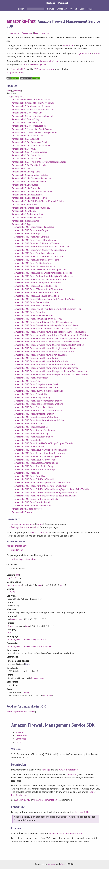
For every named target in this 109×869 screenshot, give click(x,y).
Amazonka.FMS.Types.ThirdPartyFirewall (34, 479)
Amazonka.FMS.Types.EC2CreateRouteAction (35, 285)
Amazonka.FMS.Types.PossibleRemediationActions (38, 403)
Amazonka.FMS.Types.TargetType (30, 476)
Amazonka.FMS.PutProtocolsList (27, 214)
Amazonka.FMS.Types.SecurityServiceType (34, 459)
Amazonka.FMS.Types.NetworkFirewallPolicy (36, 358)
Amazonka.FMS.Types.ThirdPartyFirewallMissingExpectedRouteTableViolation (52, 489)
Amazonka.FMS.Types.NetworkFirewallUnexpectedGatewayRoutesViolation (51, 374)
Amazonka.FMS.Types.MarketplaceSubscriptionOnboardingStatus (45, 328)
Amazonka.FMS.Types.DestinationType (32, 263)
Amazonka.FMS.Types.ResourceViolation (33, 436)
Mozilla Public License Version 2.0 (65, 833)
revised (35, 527)
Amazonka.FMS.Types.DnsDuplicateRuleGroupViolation (40, 269)
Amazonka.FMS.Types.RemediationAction (34, 413)
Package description (21, 527)
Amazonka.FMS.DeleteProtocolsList (29, 122)
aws (9, 33)
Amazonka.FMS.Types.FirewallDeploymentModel (38, 318)
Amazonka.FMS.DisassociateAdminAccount (32, 129)
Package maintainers (16, 545)
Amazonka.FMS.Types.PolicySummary (32, 397)
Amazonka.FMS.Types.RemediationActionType (36, 417)
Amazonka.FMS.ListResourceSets (27, 194)
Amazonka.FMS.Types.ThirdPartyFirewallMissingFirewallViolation (45, 492)
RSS (17, 575)
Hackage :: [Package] (57, 2)
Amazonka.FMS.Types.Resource (29, 423)
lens (25, 64)
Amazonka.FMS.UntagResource (27, 508)
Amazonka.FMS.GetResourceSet (27, 158)
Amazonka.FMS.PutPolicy (24, 210)
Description (21, 735)
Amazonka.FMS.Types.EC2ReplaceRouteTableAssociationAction (44, 299)
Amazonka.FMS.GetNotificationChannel (31, 145)
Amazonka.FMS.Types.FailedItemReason (33, 315)
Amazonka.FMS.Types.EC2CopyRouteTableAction (37, 282)
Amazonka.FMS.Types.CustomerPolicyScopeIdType (38, 256)
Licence (19, 742)
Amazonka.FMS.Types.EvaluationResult (33, 302)
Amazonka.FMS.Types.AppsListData (31, 236)
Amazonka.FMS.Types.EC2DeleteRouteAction (36, 292)
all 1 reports (47, 695)
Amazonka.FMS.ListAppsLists (26, 171)
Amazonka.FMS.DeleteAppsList (27, 112)
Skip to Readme (15, 72)
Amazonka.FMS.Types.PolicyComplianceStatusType (38, 390)
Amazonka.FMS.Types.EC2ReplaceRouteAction (36, 295)
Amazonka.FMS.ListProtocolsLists (28, 188)
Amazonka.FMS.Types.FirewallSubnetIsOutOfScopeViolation (43, 322)
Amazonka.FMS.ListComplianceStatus (30, 175)
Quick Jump (17, 90)
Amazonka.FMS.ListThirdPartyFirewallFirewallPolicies (38, 201)
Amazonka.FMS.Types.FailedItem (30, 312)
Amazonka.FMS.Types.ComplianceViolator (34, 253)
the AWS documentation (45, 799)
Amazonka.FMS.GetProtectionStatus (29, 151)
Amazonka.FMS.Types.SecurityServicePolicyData (37, 456)
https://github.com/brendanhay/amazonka (27, 639)
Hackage (46, 769)
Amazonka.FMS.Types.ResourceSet (31, 426)
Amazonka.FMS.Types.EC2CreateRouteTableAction (38, 289)
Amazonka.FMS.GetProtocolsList (27, 155)
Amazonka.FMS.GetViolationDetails (29, 165)
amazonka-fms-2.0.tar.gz (23, 524)
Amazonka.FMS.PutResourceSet (27, 217)
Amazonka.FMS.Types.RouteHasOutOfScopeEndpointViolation (44, 443)
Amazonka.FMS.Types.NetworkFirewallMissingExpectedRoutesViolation (49, 344)
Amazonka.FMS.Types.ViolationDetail (32, 502)
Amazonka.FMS (18, 69)
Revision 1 (12, 626)
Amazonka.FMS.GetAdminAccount (28, 135)
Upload (73, 8)
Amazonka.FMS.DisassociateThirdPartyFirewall (34, 132)
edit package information (23, 559)
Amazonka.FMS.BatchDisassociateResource (32, 109)
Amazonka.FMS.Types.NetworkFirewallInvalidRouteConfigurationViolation (50, 338)
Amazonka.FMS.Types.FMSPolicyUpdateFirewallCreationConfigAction (47, 308)
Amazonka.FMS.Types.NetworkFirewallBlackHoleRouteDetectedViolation (50, 331)
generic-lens (85, 53)
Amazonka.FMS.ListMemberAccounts (30, 181)
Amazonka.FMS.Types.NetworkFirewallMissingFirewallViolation (45, 348)
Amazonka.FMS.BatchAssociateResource (31, 106)
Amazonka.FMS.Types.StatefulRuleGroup (34, 466)
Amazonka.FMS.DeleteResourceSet (29, 125)
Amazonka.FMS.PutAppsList (25, 204)
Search (21, 8)
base (40, 585)
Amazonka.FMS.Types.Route (27, 440)
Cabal (63, 864)
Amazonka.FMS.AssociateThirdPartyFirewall (33, 102)
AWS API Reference (68, 769)
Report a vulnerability (42, 33)
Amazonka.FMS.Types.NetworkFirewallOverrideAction (40, 354)
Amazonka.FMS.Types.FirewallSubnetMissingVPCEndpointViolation (46, 325)
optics (97, 53)
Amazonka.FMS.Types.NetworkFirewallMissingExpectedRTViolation (47, 341)
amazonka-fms (21, 21)
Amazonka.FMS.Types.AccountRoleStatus (34, 226)
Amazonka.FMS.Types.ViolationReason (32, 505)
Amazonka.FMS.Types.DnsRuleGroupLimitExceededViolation (43, 272)
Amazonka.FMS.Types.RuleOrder (29, 446)
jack (27, 626)
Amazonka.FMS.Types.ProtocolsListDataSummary (38, 410)
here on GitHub (82, 812)
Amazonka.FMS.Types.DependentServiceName (36, 259)
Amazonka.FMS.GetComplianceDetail (29, 142)
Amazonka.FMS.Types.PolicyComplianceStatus (36, 387)
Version (19, 732)
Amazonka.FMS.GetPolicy (24, 148)
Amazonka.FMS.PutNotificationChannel (31, 207)
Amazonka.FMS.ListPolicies (25, 184)
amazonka (68, 45)
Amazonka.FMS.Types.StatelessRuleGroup (34, 469)
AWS (10, 632)
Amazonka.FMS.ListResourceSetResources (32, 191)
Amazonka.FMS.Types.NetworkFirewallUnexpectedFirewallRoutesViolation (50, 371)
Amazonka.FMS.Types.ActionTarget (31, 230)
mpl (17, 33)
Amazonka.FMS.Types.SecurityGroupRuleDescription (39, 453)
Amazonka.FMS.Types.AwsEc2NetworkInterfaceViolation (41, 246)
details (62, 585)
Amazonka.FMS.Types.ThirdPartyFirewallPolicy (36, 499)
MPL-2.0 (11, 592)
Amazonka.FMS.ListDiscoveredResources (31, 178)
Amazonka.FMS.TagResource (25, 220)
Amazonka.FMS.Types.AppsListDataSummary (36, 240)
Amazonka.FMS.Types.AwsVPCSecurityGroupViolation (40, 249)
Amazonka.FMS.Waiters (23, 512)
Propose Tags (27, 33)
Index (9, 90)
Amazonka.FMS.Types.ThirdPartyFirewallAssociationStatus (42, 482)
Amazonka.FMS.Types (22, 224)
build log (25, 692)
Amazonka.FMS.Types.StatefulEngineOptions (36, 462)
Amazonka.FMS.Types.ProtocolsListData (33, 407)
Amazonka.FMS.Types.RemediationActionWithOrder (39, 420)
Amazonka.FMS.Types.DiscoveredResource (34, 266)
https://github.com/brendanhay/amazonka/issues (30, 646)
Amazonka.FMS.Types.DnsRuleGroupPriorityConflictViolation (43, 276)
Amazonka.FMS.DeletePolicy (25, 119)
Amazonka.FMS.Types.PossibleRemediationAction (38, 400)
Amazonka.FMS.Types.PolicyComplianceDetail (36, 384)
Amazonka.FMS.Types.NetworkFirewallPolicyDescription (41, 361)
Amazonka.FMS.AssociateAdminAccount (31, 99)
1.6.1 (15, 578)
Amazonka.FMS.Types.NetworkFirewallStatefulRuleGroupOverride (46, 367)
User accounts (86, 8)
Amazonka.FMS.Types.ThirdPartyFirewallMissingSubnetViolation (45, 495)
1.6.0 (10, 578)
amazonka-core (15, 585)
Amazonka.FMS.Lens (49, 61)
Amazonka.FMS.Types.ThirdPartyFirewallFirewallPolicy (40, 485)
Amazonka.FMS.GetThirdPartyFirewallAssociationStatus (39, 161)
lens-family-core (38, 64)
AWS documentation (44, 69)
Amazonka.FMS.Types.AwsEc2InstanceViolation (37, 243)
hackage (52, 864)
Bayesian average (38, 678)
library (13, 33)
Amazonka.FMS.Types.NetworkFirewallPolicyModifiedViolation (44, 364)
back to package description (21, 711)
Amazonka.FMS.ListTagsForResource (29, 197)
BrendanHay (17, 549)
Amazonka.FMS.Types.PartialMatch (31, 377)
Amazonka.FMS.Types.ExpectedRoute (32, 305)
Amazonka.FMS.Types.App (27, 233)
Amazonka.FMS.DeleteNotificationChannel (32, 116)
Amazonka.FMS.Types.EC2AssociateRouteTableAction (40, 279)
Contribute (21, 738)
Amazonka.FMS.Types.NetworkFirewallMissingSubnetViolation (44, 351)
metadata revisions (39, 532)
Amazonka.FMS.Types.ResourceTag (31, 433)
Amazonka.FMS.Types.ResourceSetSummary (35, 430)
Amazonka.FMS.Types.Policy (27, 381)
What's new (62, 8)
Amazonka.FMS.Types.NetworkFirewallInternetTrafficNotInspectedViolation (51, 335)
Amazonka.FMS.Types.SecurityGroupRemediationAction (41, 449)
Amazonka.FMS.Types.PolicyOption (31, 394)
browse (39, 524)
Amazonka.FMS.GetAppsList (25, 138)
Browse (50, 8)
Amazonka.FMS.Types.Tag (26, 472)
